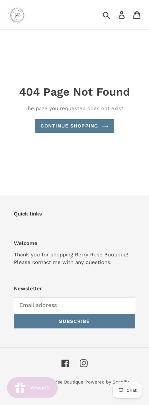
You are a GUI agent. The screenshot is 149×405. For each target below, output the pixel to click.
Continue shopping (69, 126)
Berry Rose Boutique (61, 382)
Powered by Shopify (107, 382)
